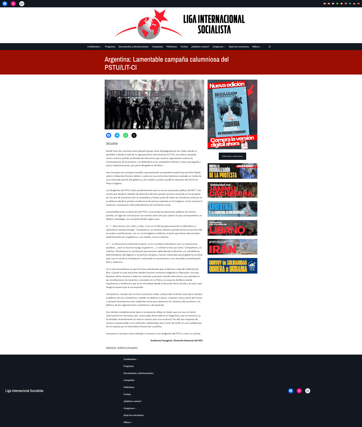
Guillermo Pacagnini (127, 347)
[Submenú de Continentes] (101, 46)
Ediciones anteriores (232, 156)
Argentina (111, 347)
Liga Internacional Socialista (24, 390)
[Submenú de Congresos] (224, 46)
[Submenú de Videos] (260, 46)
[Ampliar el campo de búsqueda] (270, 46)
